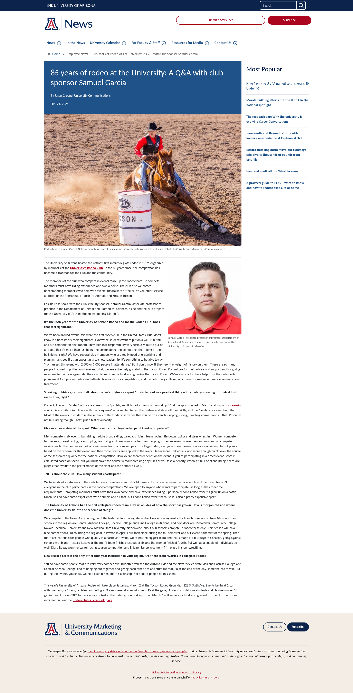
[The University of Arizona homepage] (71, 5)
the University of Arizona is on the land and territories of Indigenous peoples (138, 651)
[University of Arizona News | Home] (86, 24)
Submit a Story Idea (220, 20)
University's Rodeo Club (86, 268)
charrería (234, 405)
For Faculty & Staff (146, 43)
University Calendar (105, 43)
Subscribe (289, 20)
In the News (76, 43)
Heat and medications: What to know (272, 171)
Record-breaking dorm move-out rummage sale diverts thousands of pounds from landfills (276, 154)
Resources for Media (187, 43)
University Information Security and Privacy (176, 672)
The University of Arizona (205, 677)
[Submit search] (301, 5)
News (51, 43)
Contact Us (222, 43)
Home (56, 54)
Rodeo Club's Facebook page (92, 600)
